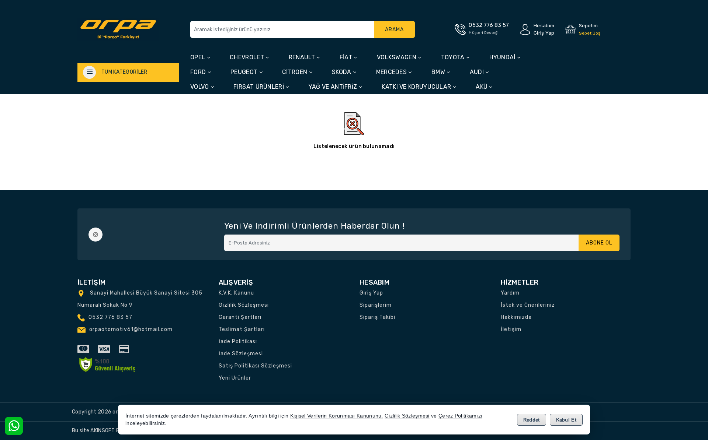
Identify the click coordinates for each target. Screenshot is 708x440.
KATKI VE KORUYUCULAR (417, 86)
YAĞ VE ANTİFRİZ (334, 86)
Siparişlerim (376, 305)
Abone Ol (599, 243)
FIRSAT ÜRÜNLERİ (259, 86)
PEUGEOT (244, 71)
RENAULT (302, 57)
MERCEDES (392, 71)
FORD (199, 71)
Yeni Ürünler (235, 378)
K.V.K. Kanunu (236, 293)
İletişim (511, 329)
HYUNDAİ (503, 57)
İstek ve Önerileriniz (528, 305)
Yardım (510, 293)
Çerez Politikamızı (460, 416)
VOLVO (200, 86)
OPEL (198, 57)
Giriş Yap (371, 293)
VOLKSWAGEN (397, 57)
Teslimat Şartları (242, 329)
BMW (439, 71)
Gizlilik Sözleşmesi (244, 305)
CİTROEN (295, 71)
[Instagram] (95, 235)
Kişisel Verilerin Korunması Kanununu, (336, 416)
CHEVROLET (248, 57)
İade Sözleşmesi (241, 354)
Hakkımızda (516, 317)
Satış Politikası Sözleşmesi (255, 366)
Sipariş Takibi (377, 317)
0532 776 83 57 (110, 317)
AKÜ (482, 86)
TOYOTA (453, 57)
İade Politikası (238, 341)
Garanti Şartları (240, 317)
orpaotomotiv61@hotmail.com (131, 329)
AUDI (478, 71)
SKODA (342, 71)
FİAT (347, 57)
